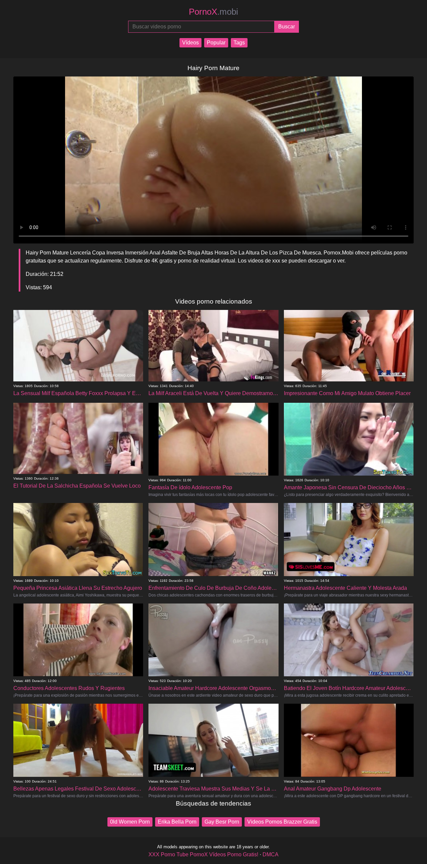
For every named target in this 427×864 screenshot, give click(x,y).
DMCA (271, 854)
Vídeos (190, 42)
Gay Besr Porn (221, 822)
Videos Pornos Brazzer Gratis (282, 822)
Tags (239, 42)
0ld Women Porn (130, 822)
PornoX (213, 11)
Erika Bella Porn (177, 822)
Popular (216, 42)
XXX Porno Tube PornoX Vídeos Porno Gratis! (203, 854)
